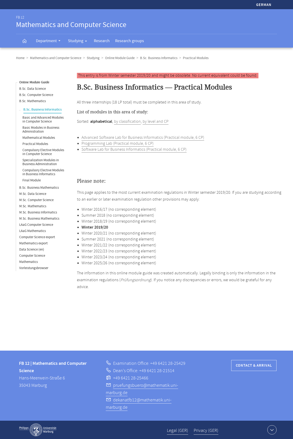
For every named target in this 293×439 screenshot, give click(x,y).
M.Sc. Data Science (32, 194)
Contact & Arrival (254, 365)
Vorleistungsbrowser (33, 268)
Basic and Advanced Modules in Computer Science (43, 119)
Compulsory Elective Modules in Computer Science (43, 152)
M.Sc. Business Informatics (38, 212)
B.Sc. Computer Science (36, 95)
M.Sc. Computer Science (36, 200)
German (263, 5)
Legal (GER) (177, 431)
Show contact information (272, 429)
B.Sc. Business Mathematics (39, 187)
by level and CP (155, 121)
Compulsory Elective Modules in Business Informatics (43, 172)
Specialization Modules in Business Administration (40, 162)
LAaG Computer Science (36, 225)
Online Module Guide (120, 58)
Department (46, 41)
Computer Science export (37, 237)
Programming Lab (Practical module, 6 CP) (117, 143)
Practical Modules (35, 144)
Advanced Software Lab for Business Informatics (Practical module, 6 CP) (142, 137)
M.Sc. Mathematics (32, 206)
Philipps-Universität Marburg (37, 429)
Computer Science (32, 256)
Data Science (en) (31, 249)
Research (102, 41)
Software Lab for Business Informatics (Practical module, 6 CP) (134, 149)
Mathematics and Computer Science (55, 58)
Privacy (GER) (206, 431)
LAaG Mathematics (32, 231)
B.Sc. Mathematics (32, 101)
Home (20, 58)
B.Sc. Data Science (32, 89)
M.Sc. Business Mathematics (39, 218)
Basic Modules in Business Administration (40, 129)
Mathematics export (33, 243)
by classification (127, 121)
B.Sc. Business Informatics (158, 58)
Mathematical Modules (38, 138)
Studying (75, 41)
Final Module (31, 180)
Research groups (129, 41)
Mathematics (28, 262)
